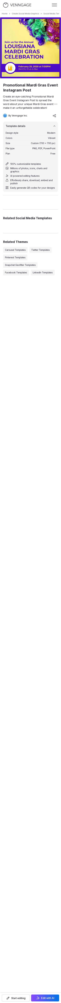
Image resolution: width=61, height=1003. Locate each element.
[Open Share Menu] (54, 115)
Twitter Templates (40, 250)
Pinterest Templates (15, 257)
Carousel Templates (15, 250)
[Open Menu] (54, 5)
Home (5, 13)
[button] (16, 998)
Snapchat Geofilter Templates (20, 265)
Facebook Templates (16, 272)
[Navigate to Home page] (17, 5)
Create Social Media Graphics (25, 13)
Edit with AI (47, 998)
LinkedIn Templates (43, 272)
